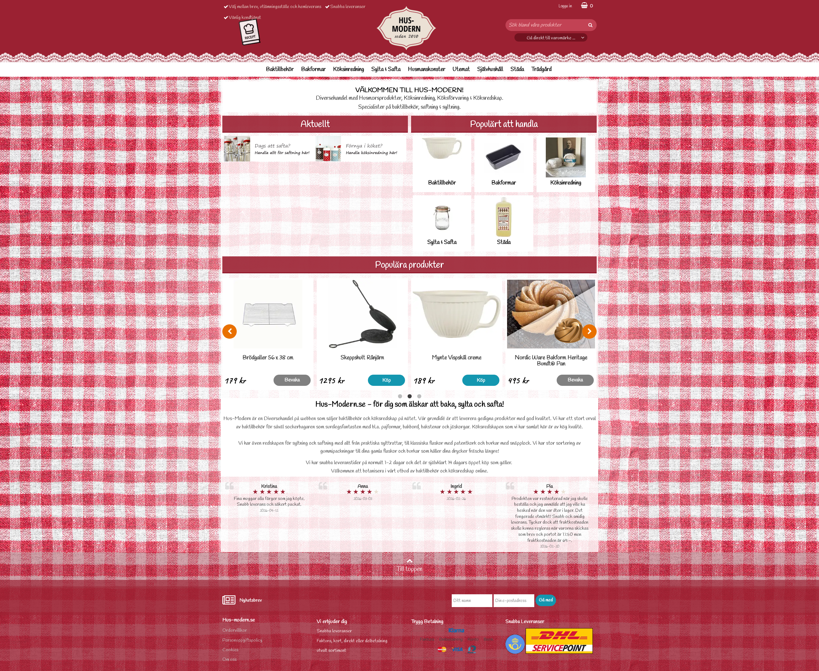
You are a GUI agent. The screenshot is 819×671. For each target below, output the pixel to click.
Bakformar (313, 69)
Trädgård (541, 69)
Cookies (230, 650)
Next (589, 331)
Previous (229, 331)
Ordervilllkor (234, 631)
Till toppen (409, 569)
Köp (292, 380)
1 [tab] (400, 396)
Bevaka (386, 380)
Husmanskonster (426, 69)
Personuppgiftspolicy (242, 640)
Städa (517, 69)
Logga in (565, 6)
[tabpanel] (268, 334)
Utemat (461, 69)
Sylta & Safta (386, 69)
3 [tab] (419, 396)
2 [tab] (409, 396)
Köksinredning (348, 69)
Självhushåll (490, 69)
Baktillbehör (280, 69)
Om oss (229, 660)
